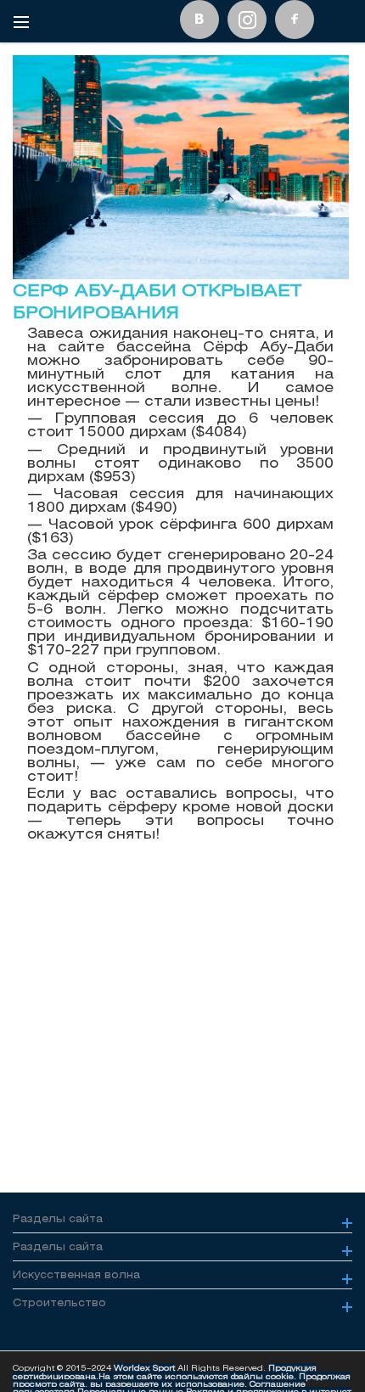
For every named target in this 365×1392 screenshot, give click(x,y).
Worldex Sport (144, 1367)
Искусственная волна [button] (76, 1274)
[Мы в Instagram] (247, 19)
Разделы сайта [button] (58, 1218)
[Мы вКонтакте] (199, 19)
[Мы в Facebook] (294, 19)
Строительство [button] (59, 1302)
